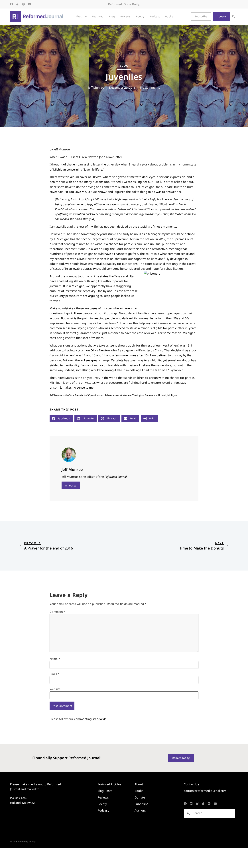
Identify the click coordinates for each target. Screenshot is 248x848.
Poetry (140, 16)
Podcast (155, 16)
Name (55, 658)
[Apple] (17, 4)
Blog (112, 16)
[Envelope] (29, 4)
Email (54, 674)
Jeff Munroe (70, 477)
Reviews (125, 16)
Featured (97, 16)
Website (55, 689)
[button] (234, 17)
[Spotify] (23, 4)
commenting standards (90, 719)
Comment (57, 611)
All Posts (70, 485)
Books (169, 16)
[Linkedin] (191, 803)
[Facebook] (11, 4)
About (79, 16)
